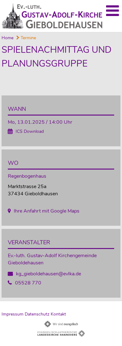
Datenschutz (37, 314)
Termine (27, 38)
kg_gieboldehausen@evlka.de (48, 273)
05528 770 (28, 282)
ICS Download (30, 131)
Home (7, 38)
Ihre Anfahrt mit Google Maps (46, 211)
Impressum (12, 314)
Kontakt (58, 314)
